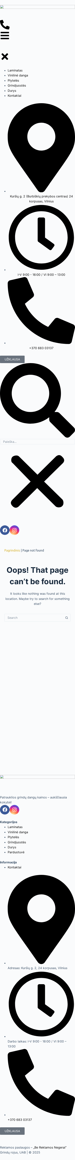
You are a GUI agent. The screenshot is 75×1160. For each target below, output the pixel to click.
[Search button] (67, 617)
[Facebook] (5, 809)
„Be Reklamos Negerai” (50, 1147)
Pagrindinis (12, 550)
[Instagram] (14, 809)
